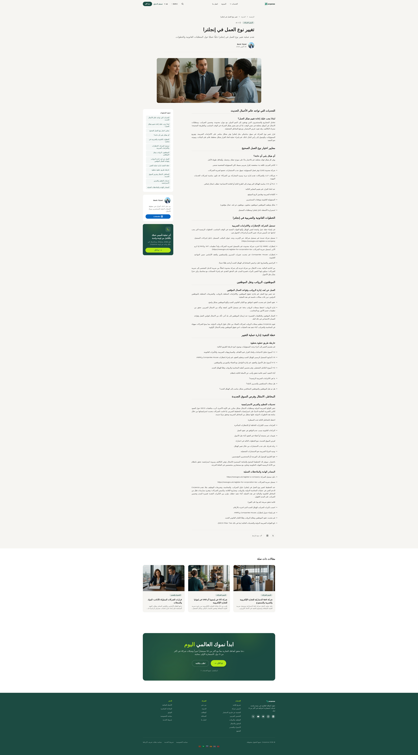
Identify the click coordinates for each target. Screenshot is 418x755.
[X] (253, 716)
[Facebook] (263, 716)
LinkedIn (156, 216)
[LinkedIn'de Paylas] (267, 535)
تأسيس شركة (236, 709)
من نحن (203, 705)
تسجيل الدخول (158, 4)
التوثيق (170, 712)
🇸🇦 (203, 746)
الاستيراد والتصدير (235, 727)
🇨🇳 (200, 746)
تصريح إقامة (237, 705)
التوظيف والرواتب (235, 720)
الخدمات (235, 4)
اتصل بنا (215, 4)
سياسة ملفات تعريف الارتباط (152, 742)
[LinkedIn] (273, 716)
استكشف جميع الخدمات (210, 670)
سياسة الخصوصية (166, 716)
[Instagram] (268, 716)
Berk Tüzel (241, 44)
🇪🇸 (211, 746)
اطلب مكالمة (200, 663)
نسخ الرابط (255, 536)
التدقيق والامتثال (235, 723)
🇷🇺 (207, 746)
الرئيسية (251, 17)
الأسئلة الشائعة (167, 705)
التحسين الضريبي (235, 716)
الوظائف (203, 712)
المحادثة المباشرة (166, 709)
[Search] (182, 4)
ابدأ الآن (147, 4)
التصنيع (239, 731)
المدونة (223, 4)
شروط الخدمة (167, 720)
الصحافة (203, 716)
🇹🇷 (218, 746)
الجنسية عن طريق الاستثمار (232, 712)
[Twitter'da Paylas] (273, 535)
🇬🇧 (214, 746)
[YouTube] (258, 716)
